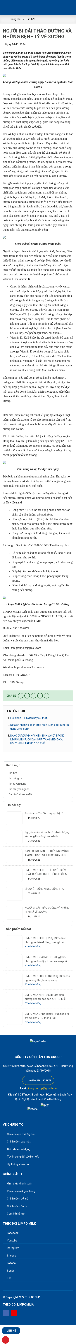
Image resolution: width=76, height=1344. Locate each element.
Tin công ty (15, 778)
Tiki (8, 1278)
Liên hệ (11, 1330)
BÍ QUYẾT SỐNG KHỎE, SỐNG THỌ (44, 888)
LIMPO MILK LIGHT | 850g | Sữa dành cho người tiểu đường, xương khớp (45, 940)
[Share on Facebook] (20, 695)
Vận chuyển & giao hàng (20, 1191)
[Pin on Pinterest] (40, 695)
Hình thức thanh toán (19, 1183)
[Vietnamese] (57, 7)
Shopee (11, 1255)
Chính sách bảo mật (18, 1141)
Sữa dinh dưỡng (33, 946)
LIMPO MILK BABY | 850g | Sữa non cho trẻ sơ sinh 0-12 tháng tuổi (47, 1015)
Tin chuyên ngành (19, 789)
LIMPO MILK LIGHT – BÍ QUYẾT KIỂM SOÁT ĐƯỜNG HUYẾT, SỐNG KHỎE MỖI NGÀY (47, 872)
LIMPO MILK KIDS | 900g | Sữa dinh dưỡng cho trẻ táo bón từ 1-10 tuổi (45, 996)
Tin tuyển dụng (17, 783)
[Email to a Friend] (33, 695)
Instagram (12, 1248)
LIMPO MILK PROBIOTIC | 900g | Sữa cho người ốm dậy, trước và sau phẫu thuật (46, 959)
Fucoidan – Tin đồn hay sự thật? (29, 717)
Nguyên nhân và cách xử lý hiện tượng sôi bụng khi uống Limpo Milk (39, 726)
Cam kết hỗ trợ (15, 1213)
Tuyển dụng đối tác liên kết (22, 1156)
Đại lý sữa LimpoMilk (20, 794)
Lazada (11, 1263)
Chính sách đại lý (16, 1206)
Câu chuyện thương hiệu (21, 1134)
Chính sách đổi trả (17, 1198)
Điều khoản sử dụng (18, 1149)
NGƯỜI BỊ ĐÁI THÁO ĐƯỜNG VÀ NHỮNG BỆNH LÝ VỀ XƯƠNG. (47, 909)
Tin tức (30, 19)
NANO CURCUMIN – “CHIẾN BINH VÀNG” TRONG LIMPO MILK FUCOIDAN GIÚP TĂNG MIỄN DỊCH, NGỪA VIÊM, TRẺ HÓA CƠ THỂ (37, 739)
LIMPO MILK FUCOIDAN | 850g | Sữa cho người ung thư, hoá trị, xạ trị (47, 978)
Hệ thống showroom (18, 1164)
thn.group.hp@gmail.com (43, 1088)
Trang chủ (15, 19)
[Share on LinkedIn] (46, 695)
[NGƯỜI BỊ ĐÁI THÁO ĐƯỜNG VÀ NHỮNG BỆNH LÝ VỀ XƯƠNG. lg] (16, 7)
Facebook (12, 1232)
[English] (70, 7)
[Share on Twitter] (27, 695)
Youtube (11, 1240)
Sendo (10, 1270)
